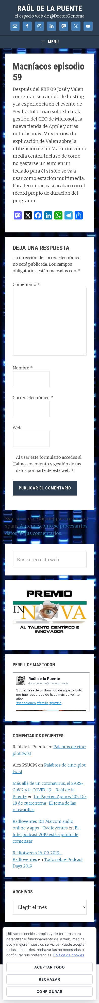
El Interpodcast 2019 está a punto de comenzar (46, 834)
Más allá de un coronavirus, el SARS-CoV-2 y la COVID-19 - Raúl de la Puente (48, 790)
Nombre (23, 367)
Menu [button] (53, 41)
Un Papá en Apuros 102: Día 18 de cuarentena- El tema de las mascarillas (50, 803)
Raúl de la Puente (49, 8)
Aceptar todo (49, 967)
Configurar (49, 991)
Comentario (26, 284)
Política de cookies (68, 955)
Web (17, 427)
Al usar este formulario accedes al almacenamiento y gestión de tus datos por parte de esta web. (48, 464)
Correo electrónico (33, 397)
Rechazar (49, 979)
